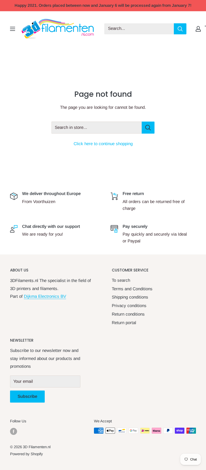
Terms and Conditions (132, 289)
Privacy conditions (129, 305)
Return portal (124, 322)
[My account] (198, 29)
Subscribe (27, 396)
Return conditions (128, 314)
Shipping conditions (130, 297)
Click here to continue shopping (103, 143)
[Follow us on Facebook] (13, 431)
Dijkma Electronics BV (45, 296)
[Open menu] (12, 29)
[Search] (180, 28)
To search (121, 280)
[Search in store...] (148, 128)
